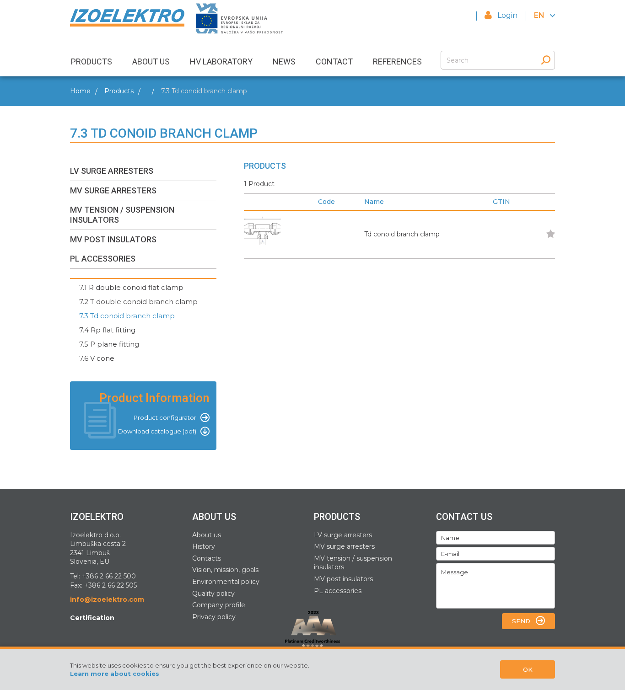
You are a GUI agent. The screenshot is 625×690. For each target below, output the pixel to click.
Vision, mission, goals (225, 570)
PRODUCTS (91, 61)
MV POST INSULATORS (113, 239)
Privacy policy (214, 617)
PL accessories (337, 591)
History (203, 546)
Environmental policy (225, 582)
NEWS (284, 61)
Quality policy (213, 593)
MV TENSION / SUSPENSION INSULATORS (122, 215)
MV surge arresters (344, 546)
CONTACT (334, 61)
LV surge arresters (343, 535)
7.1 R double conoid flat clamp (131, 287)
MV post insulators (343, 579)
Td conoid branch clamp (402, 234)
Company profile (218, 605)
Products (119, 91)
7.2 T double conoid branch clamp (138, 301)
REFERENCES (397, 61)
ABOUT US (151, 61)
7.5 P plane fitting (109, 344)
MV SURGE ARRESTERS (113, 190)
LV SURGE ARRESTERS (111, 171)
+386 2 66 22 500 (109, 576)
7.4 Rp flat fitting (107, 330)
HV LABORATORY (221, 61)
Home (80, 91)
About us (206, 535)
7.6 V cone (96, 358)
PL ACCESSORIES (102, 258)
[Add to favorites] (549, 235)
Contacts (206, 558)
